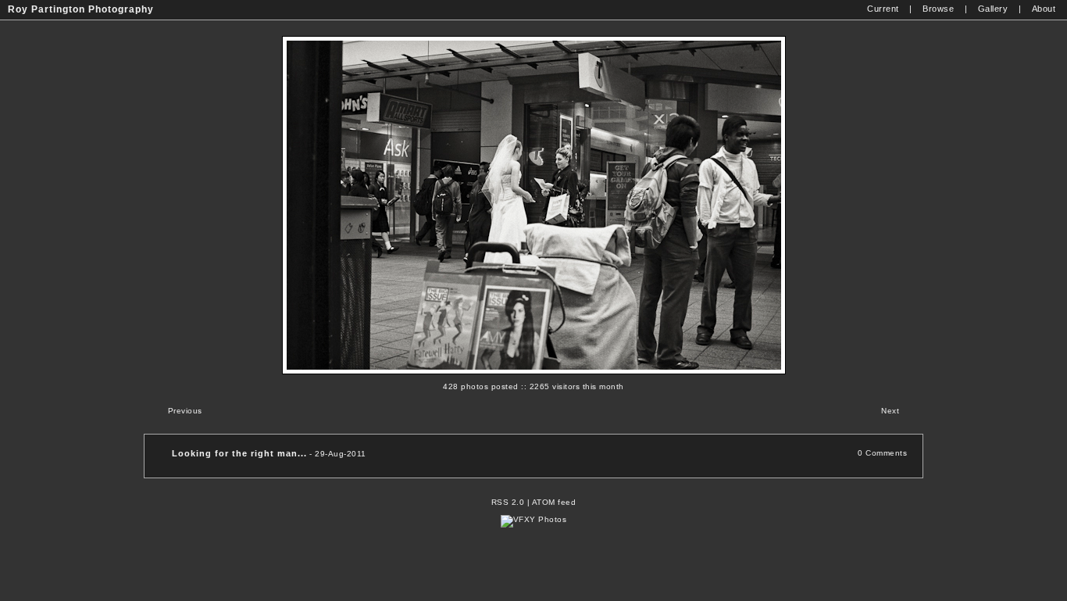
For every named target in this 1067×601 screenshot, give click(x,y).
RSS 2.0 (508, 502)
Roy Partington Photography (81, 9)
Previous (185, 410)
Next (890, 410)
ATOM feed (554, 502)
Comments (886, 453)
